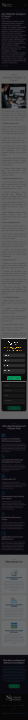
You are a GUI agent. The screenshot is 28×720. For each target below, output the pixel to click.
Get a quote (14, 378)
